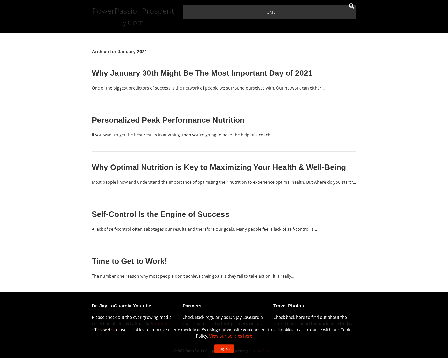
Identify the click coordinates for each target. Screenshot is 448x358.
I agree (224, 348)
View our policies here (230, 336)
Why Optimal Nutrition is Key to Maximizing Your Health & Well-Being (219, 167)
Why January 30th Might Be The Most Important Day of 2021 (202, 73)
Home (269, 12)
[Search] (351, 6)
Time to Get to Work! (129, 261)
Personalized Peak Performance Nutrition (168, 120)
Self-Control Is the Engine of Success (160, 214)
